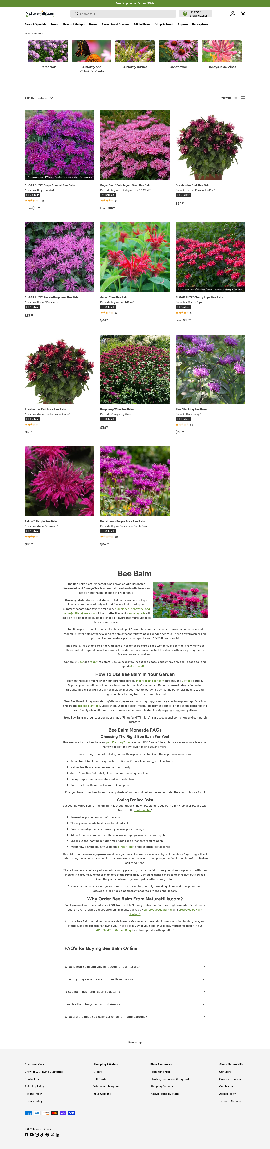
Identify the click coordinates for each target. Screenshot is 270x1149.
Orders (97, 1071)
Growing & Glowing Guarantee (44, 1071)
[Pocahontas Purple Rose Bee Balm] (135, 481)
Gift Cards (99, 1079)
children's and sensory (149, 680)
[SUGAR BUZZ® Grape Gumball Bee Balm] (59, 145)
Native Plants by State (164, 1093)
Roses (93, 24)
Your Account (102, 1093)
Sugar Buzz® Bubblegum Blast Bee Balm (125, 185)
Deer (81, 661)
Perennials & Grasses (115, 24)
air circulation (138, 666)
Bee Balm (38, 33)
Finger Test (125, 846)
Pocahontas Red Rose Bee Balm (45, 409)
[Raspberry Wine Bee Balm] (135, 369)
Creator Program (230, 1079)
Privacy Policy (33, 1101)
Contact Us (32, 1079)
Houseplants (200, 24)
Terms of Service (230, 1101)
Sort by (29, 97)
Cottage (187, 680)
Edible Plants (142, 24)
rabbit (94, 661)
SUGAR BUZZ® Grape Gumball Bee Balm (50, 185)
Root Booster (142, 810)
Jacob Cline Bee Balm (114, 297)
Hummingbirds (136, 613)
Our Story (225, 1071)
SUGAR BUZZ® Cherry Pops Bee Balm (199, 297)
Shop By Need (164, 24)
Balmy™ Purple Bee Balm (41, 521)
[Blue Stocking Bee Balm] (210, 369)
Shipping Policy (34, 1086)
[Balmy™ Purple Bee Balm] (59, 481)
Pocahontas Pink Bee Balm (193, 185)
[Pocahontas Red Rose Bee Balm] (59, 369)
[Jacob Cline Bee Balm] (135, 257)
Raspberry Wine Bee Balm (117, 409)
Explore (183, 24)
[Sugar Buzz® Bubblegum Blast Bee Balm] (135, 145)
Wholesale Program (106, 1086)
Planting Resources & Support (169, 1079)
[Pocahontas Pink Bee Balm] (210, 145)
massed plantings (88, 705)
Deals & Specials (35, 24)
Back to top (135, 1042)
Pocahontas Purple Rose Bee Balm (122, 521)
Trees (54, 24)
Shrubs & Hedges (73, 24)
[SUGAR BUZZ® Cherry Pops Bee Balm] (210, 257)
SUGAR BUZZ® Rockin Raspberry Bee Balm (52, 297)
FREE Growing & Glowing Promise (150, 3)
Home (27, 33)
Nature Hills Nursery (41, 1129)
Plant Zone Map (160, 1071)
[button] (195, 13)
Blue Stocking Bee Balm (191, 409)
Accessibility (227, 1093)
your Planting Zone (118, 742)
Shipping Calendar (162, 1086)
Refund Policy (34, 1093)
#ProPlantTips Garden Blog (113, 930)
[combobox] (123, 14)
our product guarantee (158, 909)
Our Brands (226, 1086)
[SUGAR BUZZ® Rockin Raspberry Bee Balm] (59, 257)
